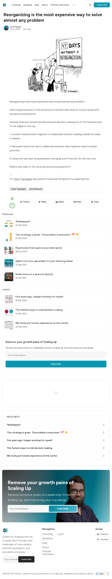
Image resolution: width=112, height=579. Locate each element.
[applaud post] (12, 205)
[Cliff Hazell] (6, 28)
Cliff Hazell (15, 27)
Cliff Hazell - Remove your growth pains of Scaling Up (36, 573)
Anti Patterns (36, 189)
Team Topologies (23, 178)
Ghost (82, 573)
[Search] (90, 4)
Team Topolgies (18, 189)
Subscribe (102, 5)
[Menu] (73, 4)
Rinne (90, 573)
